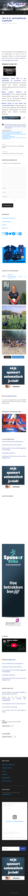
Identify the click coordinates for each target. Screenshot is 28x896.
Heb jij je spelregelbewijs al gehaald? (14, 19)
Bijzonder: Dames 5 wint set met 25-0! (16, 703)
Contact (4, 771)
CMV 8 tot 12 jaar (8, 124)
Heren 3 (6, 126)
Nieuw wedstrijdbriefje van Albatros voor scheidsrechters (14, 698)
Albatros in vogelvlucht (8, 764)
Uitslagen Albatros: (10, 396)
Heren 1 (20, 125)
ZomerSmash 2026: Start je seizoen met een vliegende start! (14, 138)
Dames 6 (16, 125)
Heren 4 (11, 126)
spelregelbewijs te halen (11, 60)
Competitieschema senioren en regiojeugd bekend (13, 146)
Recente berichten (9, 659)
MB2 (11, 128)
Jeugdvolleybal (6, 777)
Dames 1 (15, 124)
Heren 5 (15, 126)
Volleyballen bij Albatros (8, 136)
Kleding (4, 224)
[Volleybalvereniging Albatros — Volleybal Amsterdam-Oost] (16, 5)
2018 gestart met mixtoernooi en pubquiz (12, 152)
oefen (3, 58)
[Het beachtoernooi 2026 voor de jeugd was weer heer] (14, 342)
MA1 (25, 126)
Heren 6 (19, 126)
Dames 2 (19, 124)
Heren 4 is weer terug (11, 707)
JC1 (22, 126)
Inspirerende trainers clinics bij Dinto (11, 133)
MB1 (8, 128)
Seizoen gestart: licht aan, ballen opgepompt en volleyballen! (8, 71)
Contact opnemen (6, 221)
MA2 (6, 128)
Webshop (4, 774)
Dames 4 (7, 125)
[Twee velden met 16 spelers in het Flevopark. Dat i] (14, 317)
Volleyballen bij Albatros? (9, 218)
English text (5, 228)
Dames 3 (24, 124)
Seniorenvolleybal (6, 781)
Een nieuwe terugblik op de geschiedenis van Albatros (14, 693)
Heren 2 (24, 125)
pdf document (22, 56)
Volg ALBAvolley (6, 794)
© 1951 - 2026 (14, 893)
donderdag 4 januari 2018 (9, 23)
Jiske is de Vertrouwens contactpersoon (12, 131)
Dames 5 (11, 125)
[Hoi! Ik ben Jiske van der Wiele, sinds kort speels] (14, 292)
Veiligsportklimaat (7, 768)
